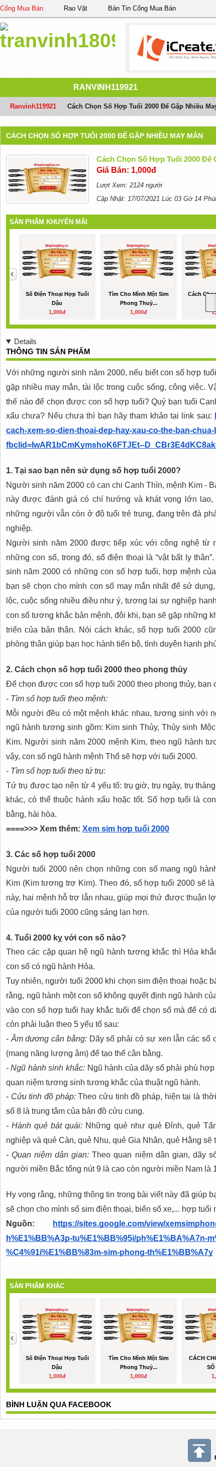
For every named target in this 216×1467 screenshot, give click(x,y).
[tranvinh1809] (57, 35)
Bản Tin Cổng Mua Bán (142, 8)
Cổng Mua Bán (21, 8)
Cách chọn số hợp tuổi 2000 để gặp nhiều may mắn (104, 136)
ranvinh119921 (105, 87)
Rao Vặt (75, 8)
